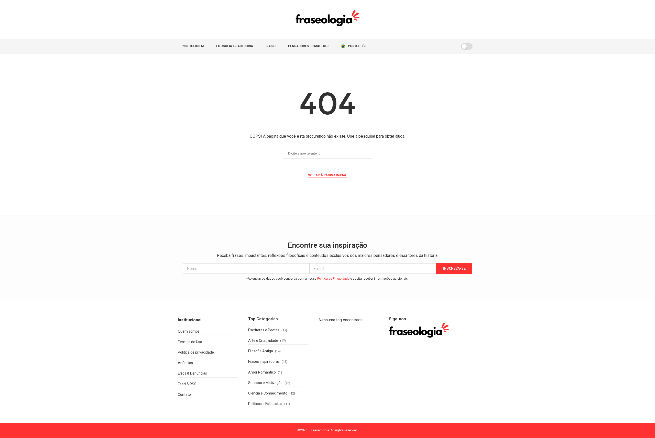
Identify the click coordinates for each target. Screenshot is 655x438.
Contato (184, 394)
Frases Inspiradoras (264, 361)
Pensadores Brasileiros (309, 46)
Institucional (193, 46)
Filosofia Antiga (260, 351)
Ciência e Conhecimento (267, 393)
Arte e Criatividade (263, 340)
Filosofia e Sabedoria (234, 46)
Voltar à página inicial (327, 175)
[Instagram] (438, 46)
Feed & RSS (187, 384)
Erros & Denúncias (192, 373)
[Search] (450, 46)
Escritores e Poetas (263, 330)
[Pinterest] (443, 46)
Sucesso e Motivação (265, 383)
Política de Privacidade (333, 278)
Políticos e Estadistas (265, 404)
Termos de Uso (190, 342)
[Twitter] (432, 46)
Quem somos (189, 331)
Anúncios (185, 363)
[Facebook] (427, 46)
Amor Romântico (262, 372)
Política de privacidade (196, 352)
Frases (271, 46)
